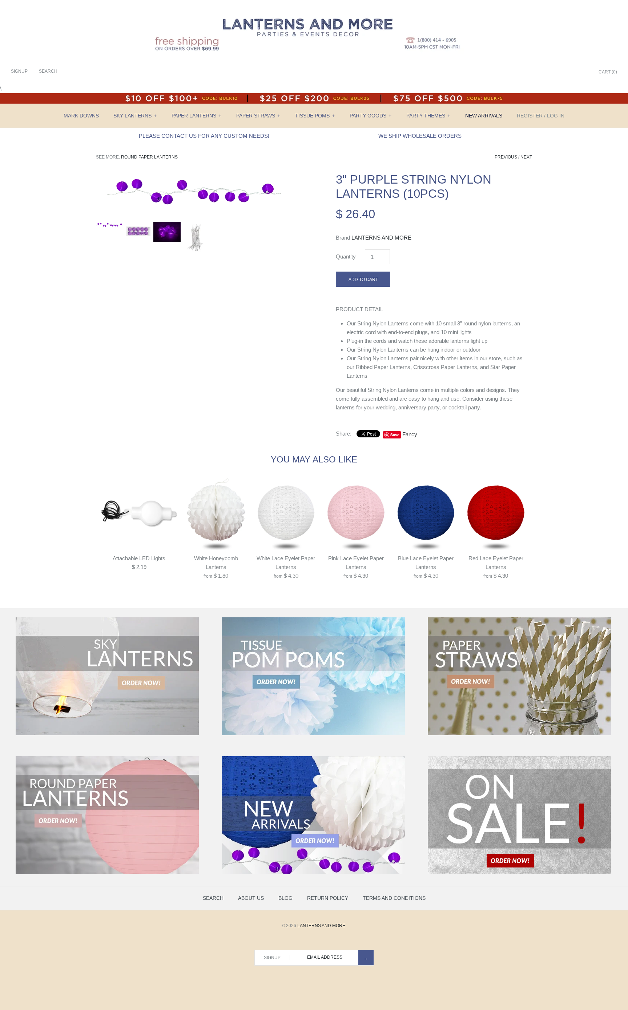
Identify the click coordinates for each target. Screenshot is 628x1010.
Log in (555, 116)
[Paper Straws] (519, 733)
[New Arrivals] (313, 872)
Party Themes (428, 116)
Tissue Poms (315, 116)
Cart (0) (608, 72)
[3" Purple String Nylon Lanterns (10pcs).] (194, 176)
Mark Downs (81, 116)
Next (526, 157)
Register (530, 116)
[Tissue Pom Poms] (313, 733)
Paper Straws (258, 116)
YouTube (583, 72)
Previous (506, 157)
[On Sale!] (519, 872)
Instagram (573, 72)
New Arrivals (483, 116)
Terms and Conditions (394, 898)
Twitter (555, 72)
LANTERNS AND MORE (381, 238)
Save (394, 434)
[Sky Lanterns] (107, 733)
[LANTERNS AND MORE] (314, 11)
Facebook (546, 72)
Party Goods (370, 116)
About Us (251, 898)
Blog (285, 898)
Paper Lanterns (196, 116)
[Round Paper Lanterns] (107, 872)
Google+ (564, 72)
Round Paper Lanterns (149, 157)
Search (213, 898)
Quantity (346, 256)
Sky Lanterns (135, 116)
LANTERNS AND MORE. (321, 925)
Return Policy (327, 898)
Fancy (409, 434)
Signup (19, 71)
